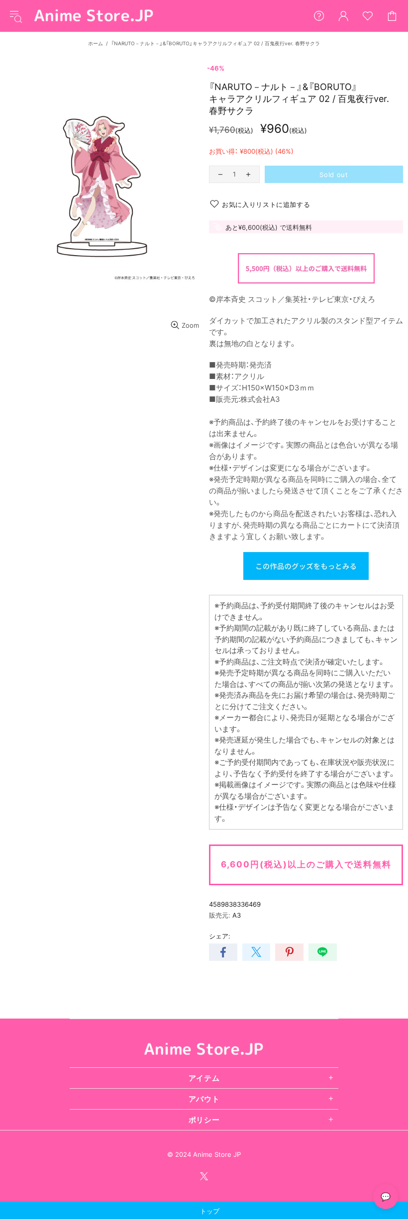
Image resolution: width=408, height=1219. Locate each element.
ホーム (95, 43)
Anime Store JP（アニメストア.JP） (94, 16)
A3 (236, 915)
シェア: (219, 936)
